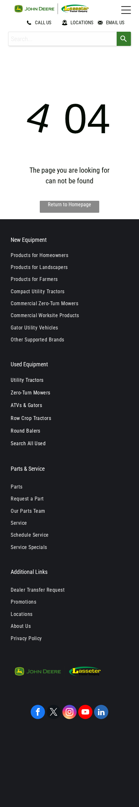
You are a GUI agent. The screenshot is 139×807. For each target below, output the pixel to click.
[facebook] (38, 713)
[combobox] (62, 39)
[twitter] (54, 713)
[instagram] (69, 713)
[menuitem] (69, 255)
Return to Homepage (69, 204)
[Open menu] (126, 10)
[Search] (124, 39)
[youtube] (85, 713)
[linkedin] (101, 713)
